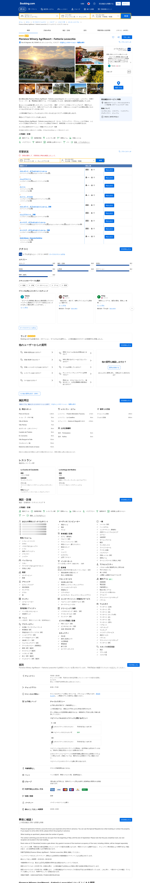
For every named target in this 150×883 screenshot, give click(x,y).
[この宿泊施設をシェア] (118, 37)
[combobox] (39, 17)
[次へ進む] (130, 62)
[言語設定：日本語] (88, 3)
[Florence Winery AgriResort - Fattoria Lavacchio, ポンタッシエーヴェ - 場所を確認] (20, 42)
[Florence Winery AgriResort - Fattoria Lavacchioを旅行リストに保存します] (113, 37)
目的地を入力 (28, 15)
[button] (21, 35)
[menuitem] (22, 9)
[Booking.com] (27, 3)
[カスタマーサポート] (94, 3)
